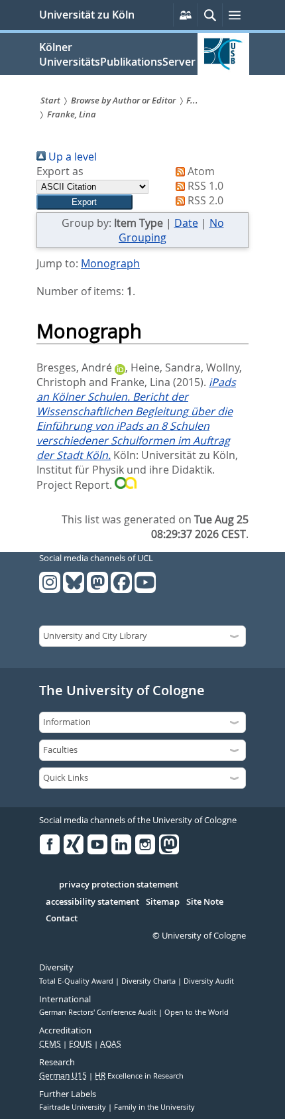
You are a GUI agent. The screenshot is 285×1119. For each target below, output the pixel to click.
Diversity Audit (209, 981)
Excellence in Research (139, 1076)
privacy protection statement (118, 885)
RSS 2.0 (204, 200)
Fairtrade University (73, 1107)
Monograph (110, 263)
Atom (200, 171)
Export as (60, 171)
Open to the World (196, 1012)
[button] (84, 202)
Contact (62, 918)
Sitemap (163, 902)
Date (186, 223)
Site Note (204, 902)
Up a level (71, 156)
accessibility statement (92, 902)
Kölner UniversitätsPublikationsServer (117, 54)
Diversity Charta (149, 981)
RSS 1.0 (204, 185)
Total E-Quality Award (77, 981)
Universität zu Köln (87, 14)
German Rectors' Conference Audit (98, 1012)
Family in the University (154, 1107)
